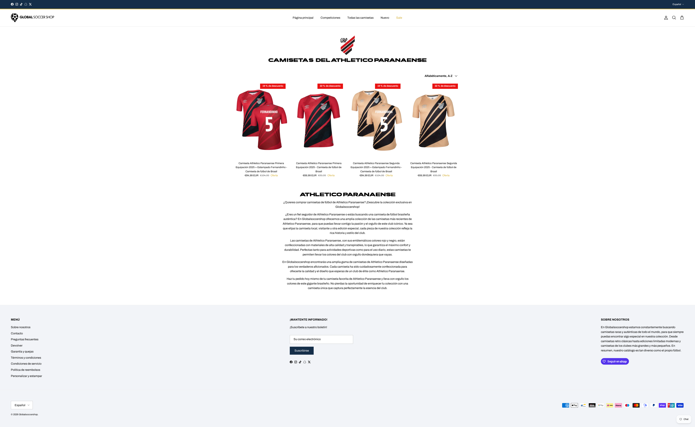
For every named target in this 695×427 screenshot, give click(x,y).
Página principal (303, 17)
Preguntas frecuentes (24, 339)
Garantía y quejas (22, 351)
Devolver (16, 345)
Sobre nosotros (20, 327)
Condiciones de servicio (26, 363)
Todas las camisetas (360, 17)
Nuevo (385, 17)
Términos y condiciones (26, 357)
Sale (399, 17)
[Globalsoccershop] (32, 18)
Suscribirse (301, 350)
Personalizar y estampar (26, 376)
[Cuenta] (665, 18)
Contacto (17, 333)
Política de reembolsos (25, 369)
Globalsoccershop (28, 414)
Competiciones (330, 17)
